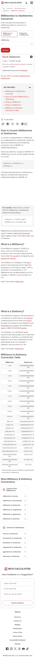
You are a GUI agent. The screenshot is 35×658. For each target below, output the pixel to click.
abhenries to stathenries (11, 556)
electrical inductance (22, 233)
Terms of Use (17, 632)
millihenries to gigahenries (12, 514)
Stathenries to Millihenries (24, 34)
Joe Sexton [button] (9, 119)
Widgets (17, 625)
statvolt (30, 318)
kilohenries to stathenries (11, 543)
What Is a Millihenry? (13, 102)
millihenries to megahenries (12, 510)
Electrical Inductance (20, 8)
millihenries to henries (10, 496)
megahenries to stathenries (12, 547)
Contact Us (17, 621)
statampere (5, 326)
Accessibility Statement (17, 640)
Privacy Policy (17, 636)
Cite (25, 124)
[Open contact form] (31, 57)
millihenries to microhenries (12, 500)
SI (11, 265)
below (25, 70)
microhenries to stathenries (12, 538)
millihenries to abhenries (11, 519)
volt (17, 253)
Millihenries (6, 10)
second (13, 258)
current (16, 256)
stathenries (19, 349)
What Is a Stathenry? (13, 105)
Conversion (9, 8)
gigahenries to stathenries (12, 552)
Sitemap (17, 644)
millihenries (19, 281)
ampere (4, 258)
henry (28, 262)
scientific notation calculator (17, 64)
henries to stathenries (10, 534)
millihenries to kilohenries (11, 505)
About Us (17, 617)
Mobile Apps (17, 628)
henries (24, 328)
